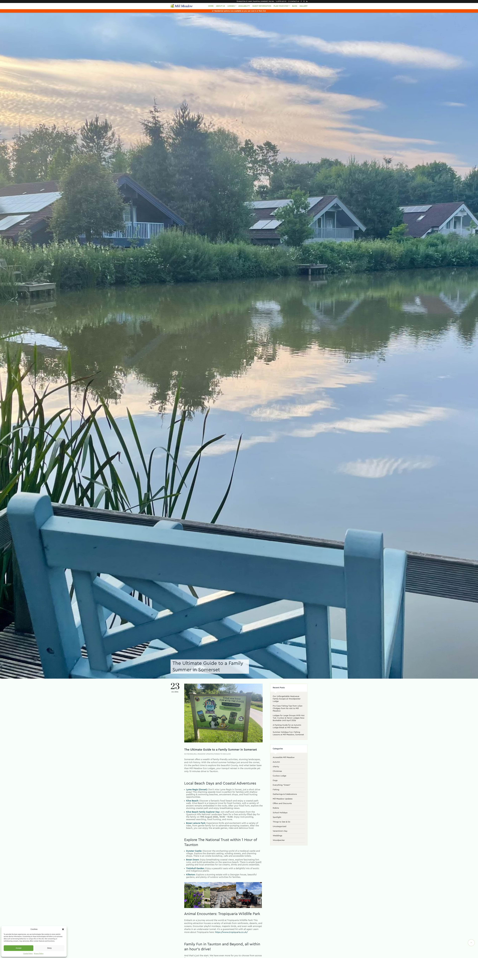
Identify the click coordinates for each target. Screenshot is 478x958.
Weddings (277, 836)
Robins (276, 808)
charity (276, 767)
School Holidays (280, 813)
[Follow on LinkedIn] (306, 1)
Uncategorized (279, 827)
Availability (244, 6)
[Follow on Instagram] (303, 1)
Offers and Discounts (282, 804)
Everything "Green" (281, 785)
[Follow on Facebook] (300, 1)
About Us (220, 6)
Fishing (189, 754)
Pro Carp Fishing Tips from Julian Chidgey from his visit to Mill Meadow (287, 708)
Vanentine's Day (280, 831)
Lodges (231, 6)
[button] (63, 929)
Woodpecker (279, 840)
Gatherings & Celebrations (285, 794)
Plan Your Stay (281, 6)
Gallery (303, 6)
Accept (18, 948)
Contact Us (294, 1)
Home (210, 6)
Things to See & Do (222, 754)
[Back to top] (471, 942)
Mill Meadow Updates (203, 754)
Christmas (277, 771)
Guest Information (261, 6)
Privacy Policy (38, 953)
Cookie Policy (28, 953)
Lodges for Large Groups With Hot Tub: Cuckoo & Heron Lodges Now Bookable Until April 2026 (288, 718)
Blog (294, 6)
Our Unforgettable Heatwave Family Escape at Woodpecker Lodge (286, 698)
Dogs (275, 781)
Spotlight (277, 817)
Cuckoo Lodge (279, 776)
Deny (49, 948)
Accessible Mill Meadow (284, 757)
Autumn (276, 762)
